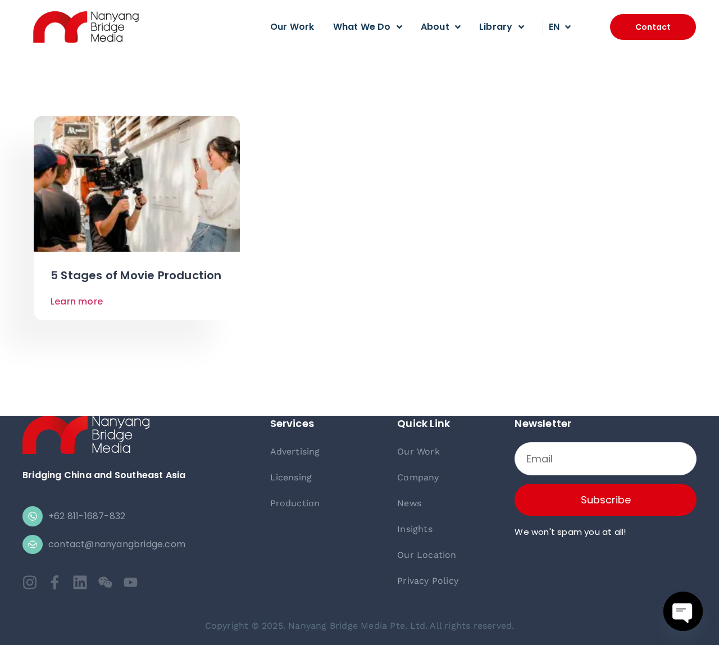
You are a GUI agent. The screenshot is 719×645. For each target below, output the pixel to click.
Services (292, 423)
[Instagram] (29, 582)
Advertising (295, 451)
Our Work (292, 27)
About (435, 27)
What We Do (362, 27)
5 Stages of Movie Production (136, 275)
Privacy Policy (427, 580)
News (409, 503)
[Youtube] (131, 582)
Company (418, 477)
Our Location (426, 554)
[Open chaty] (683, 611)
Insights (415, 529)
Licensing (291, 477)
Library (495, 27)
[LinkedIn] (80, 582)
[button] (653, 27)
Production (295, 503)
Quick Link (423, 423)
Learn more (77, 301)
